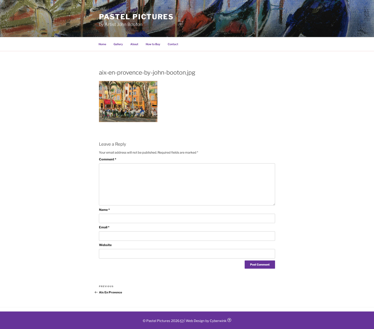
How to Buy (153, 44)
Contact (173, 44)
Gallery (118, 44)
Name (104, 210)
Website (105, 245)
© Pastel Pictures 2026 (161, 321)
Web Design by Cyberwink (206, 321)
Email (104, 227)
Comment (107, 159)
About (134, 44)
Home (102, 44)
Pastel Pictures (136, 16)
